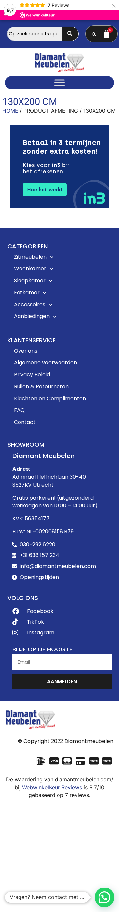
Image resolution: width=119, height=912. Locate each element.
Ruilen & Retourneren (41, 386)
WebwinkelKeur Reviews (52, 787)
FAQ (19, 410)
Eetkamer (27, 292)
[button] (104, 897)
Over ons (25, 351)
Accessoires (29, 304)
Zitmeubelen (30, 257)
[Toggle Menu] (59, 83)
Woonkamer (30, 268)
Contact (25, 422)
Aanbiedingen (32, 316)
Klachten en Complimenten (50, 398)
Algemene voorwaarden (45, 362)
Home (10, 110)
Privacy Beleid (32, 374)
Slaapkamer (30, 280)
